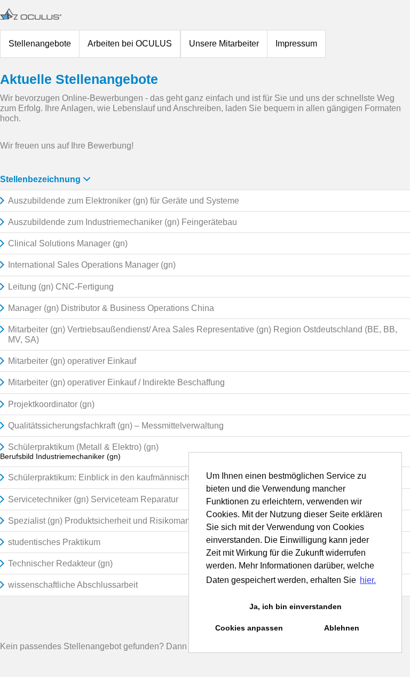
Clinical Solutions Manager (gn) (68, 243)
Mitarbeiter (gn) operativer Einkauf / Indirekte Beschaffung (116, 382)
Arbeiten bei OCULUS (130, 43)
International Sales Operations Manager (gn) (92, 264)
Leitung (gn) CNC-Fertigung (61, 286)
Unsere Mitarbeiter (224, 43)
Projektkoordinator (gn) (51, 404)
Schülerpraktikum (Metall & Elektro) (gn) (83, 447)
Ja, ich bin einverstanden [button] (295, 606)
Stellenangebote (40, 43)
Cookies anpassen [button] (249, 628)
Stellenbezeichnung (40, 179)
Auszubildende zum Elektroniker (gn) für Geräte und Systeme (123, 200)
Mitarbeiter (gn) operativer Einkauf (72, 360)
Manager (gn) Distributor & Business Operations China (111, 308)
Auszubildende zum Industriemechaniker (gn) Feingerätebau (122, 222)
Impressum (296, 43)
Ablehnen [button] (341, 628)
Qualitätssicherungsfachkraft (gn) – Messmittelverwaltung (116, 425)
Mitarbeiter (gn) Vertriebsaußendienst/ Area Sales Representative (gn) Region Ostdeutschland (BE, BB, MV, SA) (202, 334)
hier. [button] (368, 580)
